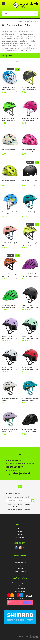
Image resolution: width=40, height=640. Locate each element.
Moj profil (20, 565)
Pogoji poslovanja (20, 560)
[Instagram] (20, 548)
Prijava (32, 4)
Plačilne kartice (20, 591)
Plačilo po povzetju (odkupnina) (20, 583)
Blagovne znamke (20, 571)
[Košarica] (36, 4)
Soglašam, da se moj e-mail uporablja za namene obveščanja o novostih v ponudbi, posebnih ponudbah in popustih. (18, 507)
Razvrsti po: (19, 21)
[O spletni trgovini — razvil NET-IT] (34, 636)
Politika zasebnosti (20, 563)
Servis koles (20, 537)
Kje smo (20, 532)
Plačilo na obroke (20, 588)
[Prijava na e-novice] (32, 500)
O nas (20, 529)
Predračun (20, 586)
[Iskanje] (35, 13)
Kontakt (20, 534)
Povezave (20, 568)
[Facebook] (16, 548)
